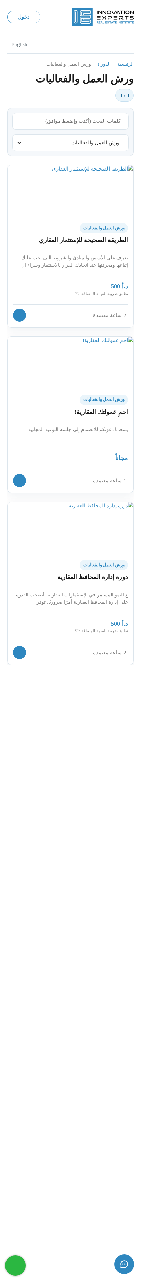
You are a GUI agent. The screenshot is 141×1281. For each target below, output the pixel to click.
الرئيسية (125, 64)
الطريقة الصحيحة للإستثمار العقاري (83, 240)
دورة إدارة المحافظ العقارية (92, 576)
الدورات (104, 64)
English (19, 44)
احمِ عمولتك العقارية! (101, 411)
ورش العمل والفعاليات (104, 228)
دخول (24, 17)
